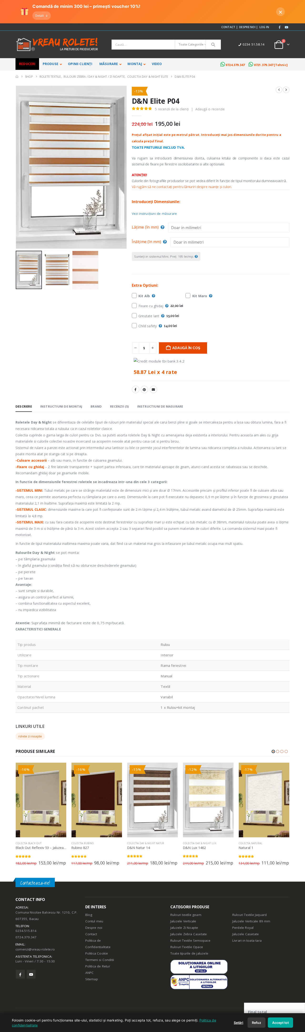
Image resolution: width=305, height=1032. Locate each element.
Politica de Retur (97, 966)
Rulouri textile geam (185, 915)
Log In (264, 27)
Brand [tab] (96, 406)
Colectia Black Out (28, 843)
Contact (91, 934)
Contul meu (94, 921)
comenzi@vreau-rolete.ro (35, 949)
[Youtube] (286, 27)
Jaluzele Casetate (245, 934)
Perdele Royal (243, 927)
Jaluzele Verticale (183, 921)
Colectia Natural (250, 843)
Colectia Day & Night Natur (145, 843)
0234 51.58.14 (254, 44)
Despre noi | (248, 27)
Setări (238, 1023)
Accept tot (280, 1023)
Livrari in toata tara (247, 940)
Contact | (229, 27)
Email (153, 389)
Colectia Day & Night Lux (199, 843)
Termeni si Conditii (99, 960)
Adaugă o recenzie (210, 109)
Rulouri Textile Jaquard (249, 915)
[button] (16, 167)
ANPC (89, 973)
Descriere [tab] (23, 406)
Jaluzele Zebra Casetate (188, 934)
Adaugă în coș (186, 348)
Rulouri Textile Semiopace (190, 940)
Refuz (256, 1023)
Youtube (31, 974)
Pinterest (144, 389)
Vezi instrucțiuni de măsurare (154, 213)
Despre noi (93, 927)
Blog (88, 915)
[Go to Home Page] (16, 76)
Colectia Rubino (82, 843)
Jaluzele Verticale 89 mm (251, 921)
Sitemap (91, 979)
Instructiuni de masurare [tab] (160, 406)
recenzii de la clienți (172, 109)
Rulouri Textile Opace (186, 947)
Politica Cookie (96, 953)
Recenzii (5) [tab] (119, 406)
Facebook (135, 389)
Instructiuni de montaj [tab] (61, 406)
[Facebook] (280, 27)
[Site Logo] (57, 44)
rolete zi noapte (30, 736)
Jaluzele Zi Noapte (184, 927)
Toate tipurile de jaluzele (189, 953)
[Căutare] (213, 44)
